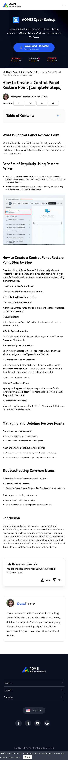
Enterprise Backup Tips (30, 72)
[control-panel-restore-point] (34, 220)
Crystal (17, 96)
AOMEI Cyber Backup (11, 72)
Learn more (14, 757)
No (60, 580)
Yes (48, 580)
